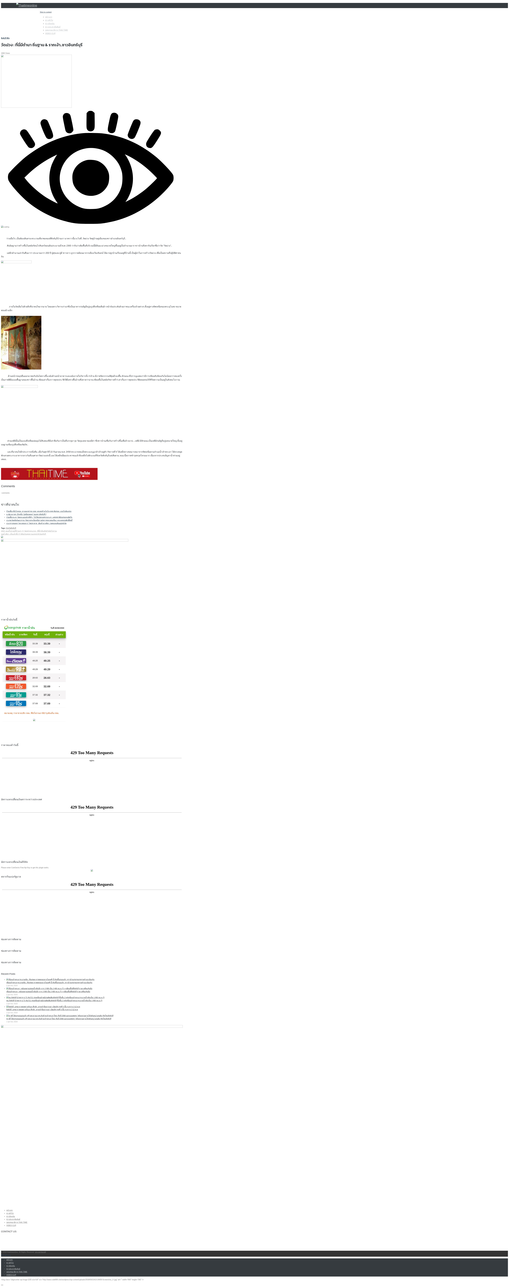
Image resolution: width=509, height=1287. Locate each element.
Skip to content (46, 12)
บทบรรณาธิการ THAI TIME (56, 30)
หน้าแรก (48, 17)
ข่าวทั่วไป (49, 20)
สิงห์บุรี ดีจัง (5, 38)
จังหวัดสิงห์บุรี (11, 528)
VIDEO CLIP (50, 33)
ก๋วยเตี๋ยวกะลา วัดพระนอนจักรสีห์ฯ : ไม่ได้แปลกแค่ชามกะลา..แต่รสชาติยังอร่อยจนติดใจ (39, 517)
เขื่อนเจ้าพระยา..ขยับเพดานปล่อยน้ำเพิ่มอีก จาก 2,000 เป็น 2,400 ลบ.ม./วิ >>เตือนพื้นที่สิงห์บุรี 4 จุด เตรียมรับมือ (48, 992)
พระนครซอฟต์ (40, 1252)
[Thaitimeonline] (26, 5)
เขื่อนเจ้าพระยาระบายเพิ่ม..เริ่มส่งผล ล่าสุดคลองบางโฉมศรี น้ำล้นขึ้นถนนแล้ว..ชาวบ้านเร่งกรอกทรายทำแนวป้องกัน (49, 983)
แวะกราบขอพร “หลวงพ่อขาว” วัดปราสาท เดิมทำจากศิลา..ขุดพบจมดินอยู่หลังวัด (36, 523)
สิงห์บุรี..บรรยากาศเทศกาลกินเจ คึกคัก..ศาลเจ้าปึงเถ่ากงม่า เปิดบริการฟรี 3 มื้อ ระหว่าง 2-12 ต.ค (42, 1010)
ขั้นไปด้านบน (6, 1255)
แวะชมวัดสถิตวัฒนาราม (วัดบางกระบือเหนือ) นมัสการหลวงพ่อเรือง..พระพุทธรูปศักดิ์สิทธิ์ (39, 520)
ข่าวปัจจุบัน (49, 24)
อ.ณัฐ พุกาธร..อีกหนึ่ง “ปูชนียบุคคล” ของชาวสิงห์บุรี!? (26, 514)
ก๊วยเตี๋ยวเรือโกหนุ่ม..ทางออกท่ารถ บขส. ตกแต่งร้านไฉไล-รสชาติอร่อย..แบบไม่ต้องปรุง (38, 511)
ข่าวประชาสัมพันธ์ (52, 27)
